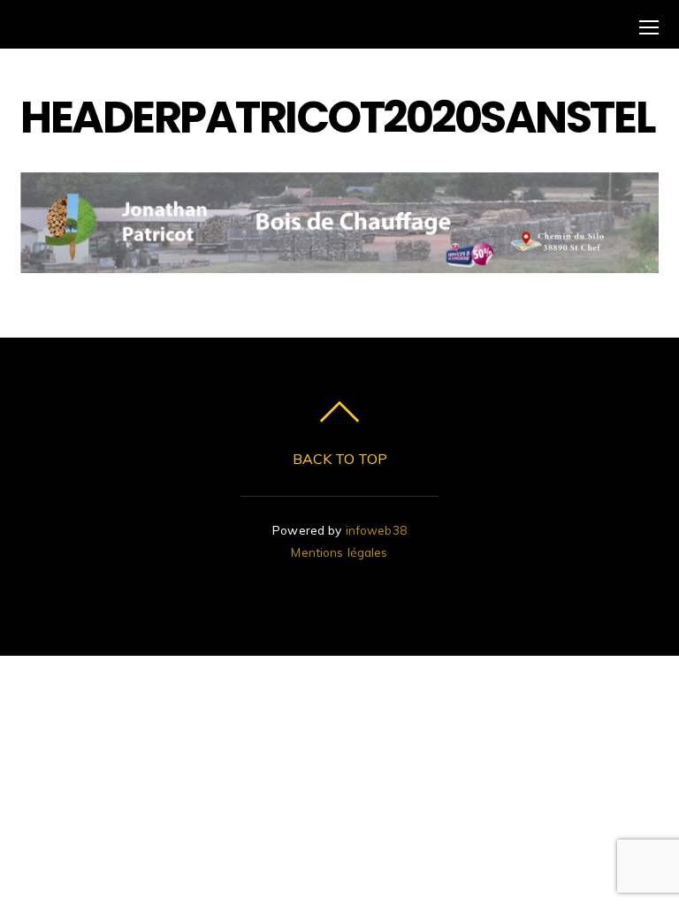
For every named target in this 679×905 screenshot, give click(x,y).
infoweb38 (376, 529)
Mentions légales (339, 551)
